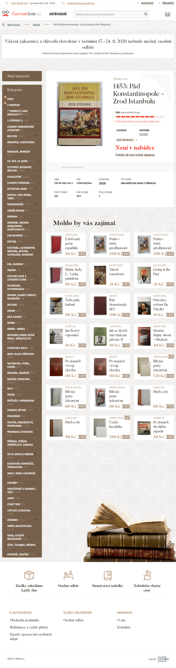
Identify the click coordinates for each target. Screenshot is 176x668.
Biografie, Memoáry (18, 153)
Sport (13, 498)
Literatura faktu (20, 348)
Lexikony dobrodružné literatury (20, 128)
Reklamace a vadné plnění (29, 627)
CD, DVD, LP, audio (20, 161)
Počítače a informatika (20, 402)
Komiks (14, 322)
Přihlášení (168, 3)
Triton (102, 183)
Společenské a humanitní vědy (21, 490)
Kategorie (14, 90)
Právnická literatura (20, 433)
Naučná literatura (18, 381)
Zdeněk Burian (18, 210)
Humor (14, 310)
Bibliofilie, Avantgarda (21, 144)
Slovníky (15, 482)
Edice (10, 99)
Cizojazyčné (18, 176)
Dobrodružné (19, 204)
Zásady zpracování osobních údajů (31, 636)
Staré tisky (16, 504)
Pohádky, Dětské (20, 410)
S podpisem (13, 105)
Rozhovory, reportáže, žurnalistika (20, 465)
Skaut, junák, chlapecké (21, 475)
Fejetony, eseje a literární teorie (20, 278)
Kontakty (124, 627)
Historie (36, 24)
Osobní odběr (74, 620)
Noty (13, 388)
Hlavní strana (13, 24)
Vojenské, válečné (21, 554)
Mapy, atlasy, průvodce (20, 356)
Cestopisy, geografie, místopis (19, 169)
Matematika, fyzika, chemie (18, 365)
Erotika (14, 241)
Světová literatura (18, 512)
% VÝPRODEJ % (18, 120)
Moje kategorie (18, 76)
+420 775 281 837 (19, 3)
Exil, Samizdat (18, 264)
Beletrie (16, 136)
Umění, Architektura (19, 528)
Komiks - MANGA (18, 328)
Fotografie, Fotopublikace (18, 287)
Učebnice (16, 520)
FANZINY (14, 270)
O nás (121, 620)
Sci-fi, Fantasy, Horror (20, 456)
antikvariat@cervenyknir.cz (81, 3)
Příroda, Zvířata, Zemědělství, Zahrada (20, 445)
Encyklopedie (18, 235)
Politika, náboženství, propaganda (20, 424)
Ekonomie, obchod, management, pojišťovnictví (18, 226)
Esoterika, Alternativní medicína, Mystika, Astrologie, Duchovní (21, 253)
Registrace (147, 3)
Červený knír (21, 13)
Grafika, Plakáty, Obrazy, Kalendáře (21, 297)
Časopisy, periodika (21, 182)
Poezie (14, 394)
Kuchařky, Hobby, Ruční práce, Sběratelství (20, 339)
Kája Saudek (16, 316)
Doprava (15, 216)
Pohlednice (16, 416)
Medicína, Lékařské (21, 373)
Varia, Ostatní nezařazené (17, 537)
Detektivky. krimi (20, 188)
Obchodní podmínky (24, 620)
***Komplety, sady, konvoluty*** (18, 113)
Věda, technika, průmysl (21, 547)
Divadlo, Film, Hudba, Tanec (19, 196)
